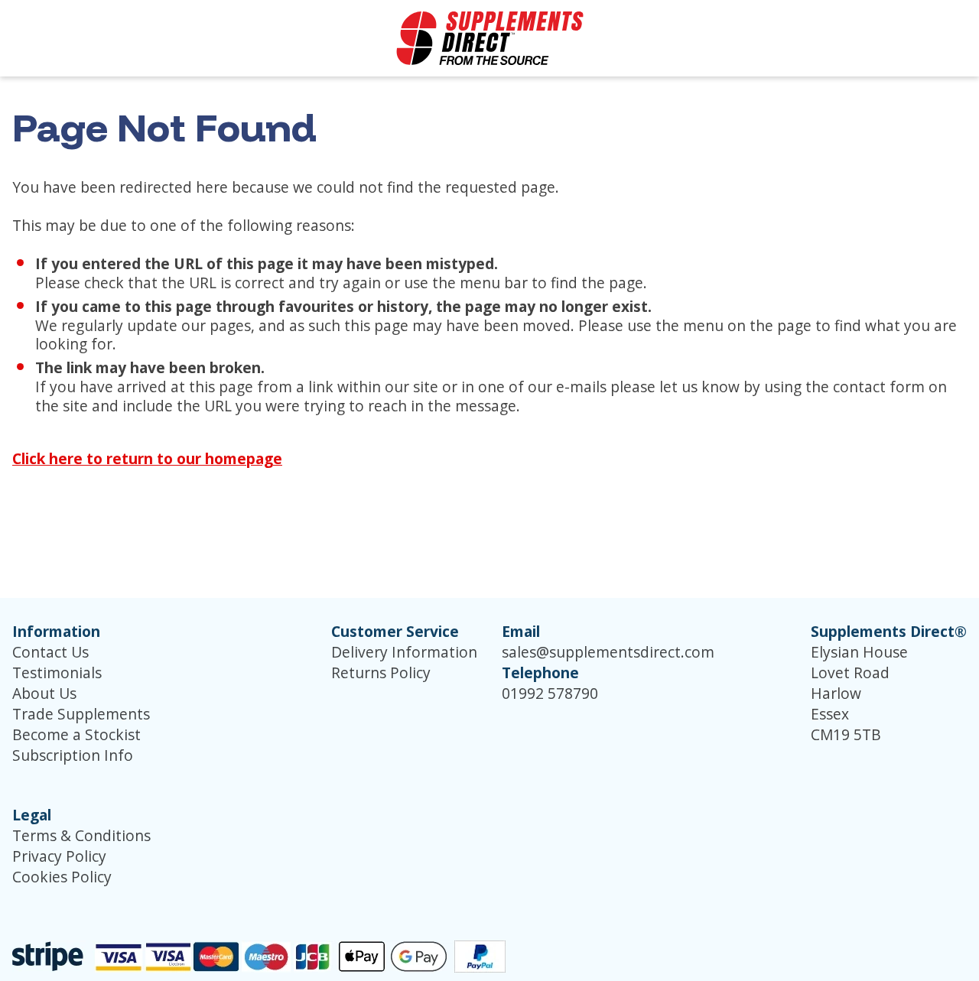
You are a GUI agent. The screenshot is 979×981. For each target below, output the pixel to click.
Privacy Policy (59, 856)
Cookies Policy (62, 876)
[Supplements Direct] (490, 38)
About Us (44, 693)
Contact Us (50, 652)
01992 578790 (550, 693)
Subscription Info (72, 755)
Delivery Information (404, 652)
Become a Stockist (76, 734)
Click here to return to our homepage (147, 458)
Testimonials (57, 672)
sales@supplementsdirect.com (608, 652)
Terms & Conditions (81, 835)
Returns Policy (381, 672)
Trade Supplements (81, 713)
